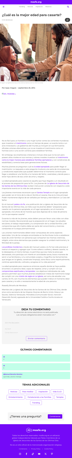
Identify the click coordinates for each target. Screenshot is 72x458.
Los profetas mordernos (12, 247)
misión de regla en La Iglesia (31, 276)
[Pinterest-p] (52, 454)
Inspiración (39, 6)
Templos (59, 397)
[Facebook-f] (26, 454)
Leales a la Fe (19, 204)
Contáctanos (23, 449)
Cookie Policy (48, 449)
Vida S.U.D (57, 392)
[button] (3, 6)
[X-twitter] (45, 454)
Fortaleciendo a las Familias (39, 397)
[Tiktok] (33, 454)
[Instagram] (20, 454)
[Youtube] (39, 454)
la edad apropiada (42, 167)
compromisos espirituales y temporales (18, 271)
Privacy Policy (35, 449)
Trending (22, 6)
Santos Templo (43, 192)
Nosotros (48, 6)
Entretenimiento (16, 397)
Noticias (30, 6)
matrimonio (21, 143)
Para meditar (27, 392)
